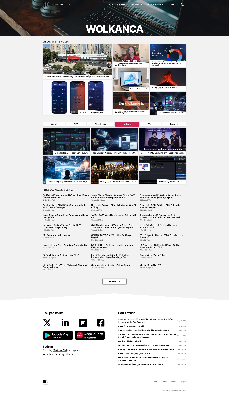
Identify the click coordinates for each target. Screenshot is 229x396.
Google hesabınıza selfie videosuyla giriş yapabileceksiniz (143, 330)
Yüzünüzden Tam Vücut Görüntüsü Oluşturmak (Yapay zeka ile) (66, 266)
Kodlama (127, 124)
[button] (58, 335)
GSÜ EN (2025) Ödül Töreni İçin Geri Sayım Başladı (111, 236)
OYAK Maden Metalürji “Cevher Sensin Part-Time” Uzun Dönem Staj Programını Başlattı (112, 226)
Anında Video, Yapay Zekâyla (153, 255)
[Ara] (182, 4)
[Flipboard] (83, 323)
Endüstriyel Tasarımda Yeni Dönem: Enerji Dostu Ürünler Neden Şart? (66, 196)
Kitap (111, 4)
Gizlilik (165, 381)
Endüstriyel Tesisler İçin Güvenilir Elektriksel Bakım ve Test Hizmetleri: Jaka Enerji (144, 358)
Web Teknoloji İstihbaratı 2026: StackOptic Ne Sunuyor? (161, 236)
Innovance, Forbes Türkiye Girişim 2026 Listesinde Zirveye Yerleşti (62, 226)
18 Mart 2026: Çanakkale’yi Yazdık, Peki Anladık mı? (113, 216)
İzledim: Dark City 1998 (150, 265)
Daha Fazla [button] (114, 281)
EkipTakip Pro (137, 4)
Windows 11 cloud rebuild (129, 341)
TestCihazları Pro (155, 4)
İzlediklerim (122, 4)
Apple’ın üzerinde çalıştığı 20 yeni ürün (135, 353)
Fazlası (46, 190)
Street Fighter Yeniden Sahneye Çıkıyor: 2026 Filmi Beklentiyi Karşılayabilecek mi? (113, 196)
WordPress (100, 124)
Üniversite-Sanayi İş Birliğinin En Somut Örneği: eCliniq (113, 206)
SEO (76, 124)
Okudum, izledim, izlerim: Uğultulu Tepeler (111, 265)
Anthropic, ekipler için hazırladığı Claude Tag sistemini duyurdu (146, 349)
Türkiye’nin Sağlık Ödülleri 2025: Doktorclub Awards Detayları (160, 206)
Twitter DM (60, 350)
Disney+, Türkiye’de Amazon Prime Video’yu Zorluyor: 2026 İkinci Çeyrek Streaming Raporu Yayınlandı (147, 335)
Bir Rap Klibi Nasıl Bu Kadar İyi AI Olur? (61, 255)
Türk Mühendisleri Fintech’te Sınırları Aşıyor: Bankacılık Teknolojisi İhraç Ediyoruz (160, 196)
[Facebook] (101, 323)
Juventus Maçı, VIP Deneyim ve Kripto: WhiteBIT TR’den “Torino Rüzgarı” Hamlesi (160, 216)
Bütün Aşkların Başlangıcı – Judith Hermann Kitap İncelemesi (112, 246)
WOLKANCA (46, 4)
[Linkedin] (65, 323)
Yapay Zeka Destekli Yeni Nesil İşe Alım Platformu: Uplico (158, 226)
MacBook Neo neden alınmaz (57, 235)
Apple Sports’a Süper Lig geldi (131, 326)
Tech (150, 124)
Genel (54, 124)
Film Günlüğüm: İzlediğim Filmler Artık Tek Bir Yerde (140, 364)
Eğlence (174, 124)
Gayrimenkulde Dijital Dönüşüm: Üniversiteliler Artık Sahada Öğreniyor (65, 206)
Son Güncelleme (56, 42)
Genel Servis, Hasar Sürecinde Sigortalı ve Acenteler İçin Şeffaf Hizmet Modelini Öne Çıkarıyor (145, 320)
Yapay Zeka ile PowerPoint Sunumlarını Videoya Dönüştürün (65, 216)
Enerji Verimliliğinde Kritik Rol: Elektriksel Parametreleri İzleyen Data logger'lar (110, 256)
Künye (173, 381)
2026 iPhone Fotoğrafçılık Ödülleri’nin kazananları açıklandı (144, 345)
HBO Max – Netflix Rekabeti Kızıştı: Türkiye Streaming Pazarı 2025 (160, 246)
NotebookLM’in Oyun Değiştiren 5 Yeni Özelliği (65, 245)
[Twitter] (47, 323)
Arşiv (156, 381)
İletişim (183, 381)
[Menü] (172, 4)
